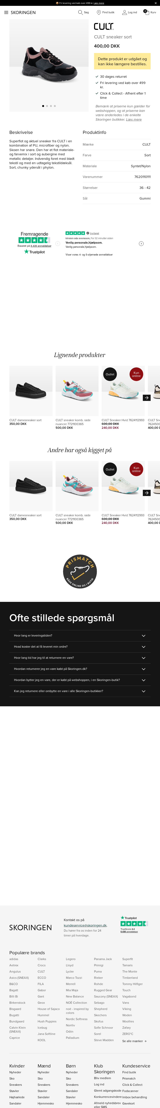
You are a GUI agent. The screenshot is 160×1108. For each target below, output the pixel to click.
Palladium (72, 1038)
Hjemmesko (46, 1103)
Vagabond (129, 996)
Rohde (98, 984)
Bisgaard (15, 1009)
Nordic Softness (76, 1019)
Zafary (126, 1027)
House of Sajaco (49, 1009)
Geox (41, 1003)
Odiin (69, 1031)
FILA (41, 984)
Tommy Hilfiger (132, 984)
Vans (125, 1003)
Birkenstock (17, 1003)
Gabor (42, 990)
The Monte (129, 971)
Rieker (98, 978)
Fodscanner (130, 1091)
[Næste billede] (80, 65)
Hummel (43, 1015)
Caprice (14, 1038)
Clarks (42, 959)
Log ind (99, 1084)
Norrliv (70, 1025)
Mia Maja (72, 990)
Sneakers (15, 1085)
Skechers (100, 1015)
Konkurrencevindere (108, 1097)
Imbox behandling (134, 1097)
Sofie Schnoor (103, 1027)
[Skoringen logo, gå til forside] (23, 12)
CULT (41, 971)
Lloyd (69, 965)
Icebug (42, 1027)
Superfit (127, 959)
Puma (98, 971)
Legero (71, 959)
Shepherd (100, 1009)
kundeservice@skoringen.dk (85, 925)
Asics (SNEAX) (19, 978)
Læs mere (99, 3)
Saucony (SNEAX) (106, 996)
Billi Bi (13, 996)
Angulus (15, 971)
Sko (11, 1078)
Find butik (129, 1072)
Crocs (41, 965)
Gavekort (128, 1103)
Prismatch (129, 1078)
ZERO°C (127, 1034)
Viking (126, 1009)
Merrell (71, 984)
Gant (41, 996)
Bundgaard (16, 1021)
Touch (126, 990)
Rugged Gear (103, 990)
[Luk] (156, 3)
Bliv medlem (102, 1078)
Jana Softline (46, 1034)
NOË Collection (76, 1003)
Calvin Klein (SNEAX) (17, 1029)
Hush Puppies (47, 1021)
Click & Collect (132, 1085)
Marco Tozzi (74, 978)
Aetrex (13, 965)
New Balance (75, 996)
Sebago (99, 1003)
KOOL (42, 1040)
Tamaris (127, 965)
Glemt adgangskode (107, 1090)
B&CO (13, 984)
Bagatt (13, 990)
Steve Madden (104, 1040)
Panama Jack (103, 959)
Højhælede (17, 1097)
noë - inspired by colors (77, 1011)
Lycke (70, 971)
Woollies (128, 1021)
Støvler (14, 1091)
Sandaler (15, 1103)
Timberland (130, 978)
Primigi (98, 965)
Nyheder (15, 1072)
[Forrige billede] (16, 65)
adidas (13, 959)
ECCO (42, 978)
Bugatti (14, 1015)
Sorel (97, 1034)
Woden (127, 1015)
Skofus (98, 1021)
